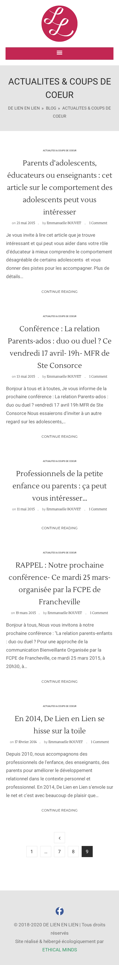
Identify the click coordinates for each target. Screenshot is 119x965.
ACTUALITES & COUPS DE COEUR (59, 150)
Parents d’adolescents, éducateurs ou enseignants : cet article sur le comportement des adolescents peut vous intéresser (59, 188)
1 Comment (98, 223)
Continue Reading (59, 292)
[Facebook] (60, 911)
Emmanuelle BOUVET (64, 223)
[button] (59, 52)
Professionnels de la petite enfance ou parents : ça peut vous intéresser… (59, 486)
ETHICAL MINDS (59, 949)
